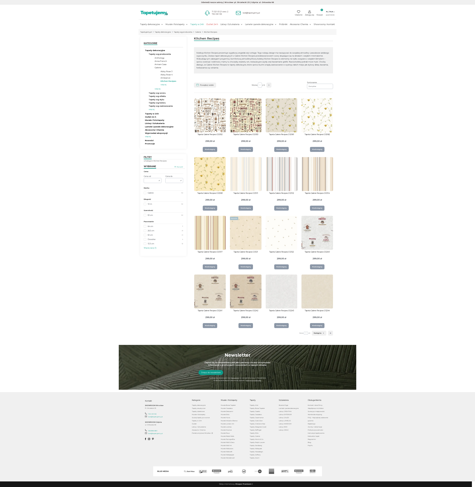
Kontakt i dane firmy (315, 405)
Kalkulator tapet (313, 436)
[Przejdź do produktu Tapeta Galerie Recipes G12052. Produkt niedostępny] (210, 115)
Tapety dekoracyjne (163, 32)
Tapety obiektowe (198, 411)
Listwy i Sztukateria (155, 123)
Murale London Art (227, 424)
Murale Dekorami (227, 411)
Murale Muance (226, 430)
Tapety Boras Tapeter (257, 408)
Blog (309, 442)
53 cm (150, 215)
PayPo (310, 445)
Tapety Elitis (254, 433)
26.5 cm (151, 231)
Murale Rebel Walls (227, 436)
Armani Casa (160, 64)
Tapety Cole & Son (256, 421)
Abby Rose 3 (166, 71)
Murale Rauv (225, 433)
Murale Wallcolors (227, 448)
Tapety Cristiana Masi (257, 424)
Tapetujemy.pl (146, 32)
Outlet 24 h (150, 117)
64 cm (150, 226)
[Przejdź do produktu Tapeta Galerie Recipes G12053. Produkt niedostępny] (245, 115)
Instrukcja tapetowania (316, 433)
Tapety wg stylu (156, 99)
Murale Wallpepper (227, 455)
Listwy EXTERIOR (285, 414)
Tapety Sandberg (256, 445)
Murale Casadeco (227, 408)
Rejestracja (311, 424)
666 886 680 (152, 431)
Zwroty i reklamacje (315, 427)
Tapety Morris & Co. (257, 439)
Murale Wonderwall (228, 458)
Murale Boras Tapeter (228, 405)
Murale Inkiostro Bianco (229, 421)
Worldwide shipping (315, 414)
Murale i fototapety (154, 120)
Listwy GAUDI (284, 417)
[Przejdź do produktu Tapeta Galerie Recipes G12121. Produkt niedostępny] (245, 233)
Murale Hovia (225, 417)
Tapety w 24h (152, 113)
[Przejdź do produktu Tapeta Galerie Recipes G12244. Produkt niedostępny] (317, 291)
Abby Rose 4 (167, 74)
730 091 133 (152, 414)
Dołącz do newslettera (211, 372)
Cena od (147, 176)
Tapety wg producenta (183, 32)
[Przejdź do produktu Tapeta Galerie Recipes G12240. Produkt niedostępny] (317, 233)
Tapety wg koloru (157, 103)
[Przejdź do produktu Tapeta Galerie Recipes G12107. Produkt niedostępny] (210, 233)
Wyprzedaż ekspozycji (156, 133)
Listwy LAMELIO (285, 421)
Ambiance (165, 78)
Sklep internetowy (235, 484)
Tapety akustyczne (198, 408)
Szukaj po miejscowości (316, 411)
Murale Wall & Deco (227, 442)
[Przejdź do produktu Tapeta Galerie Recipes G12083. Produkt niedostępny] (210, 174)
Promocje (150, 143)
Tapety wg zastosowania (161, 106)
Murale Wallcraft (226, 452)
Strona (254, 85)
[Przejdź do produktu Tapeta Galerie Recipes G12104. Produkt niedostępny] (317, 174)
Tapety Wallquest (256, 448)
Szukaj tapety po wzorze (201, 417)
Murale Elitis (225, 414)
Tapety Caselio (255, 411)
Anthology (159, 58)
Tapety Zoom (254, 458)
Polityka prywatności (315, 430)
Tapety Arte (254, 405)
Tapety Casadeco (256, 414)
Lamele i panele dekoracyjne (159, 126)
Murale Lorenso (226, 427)
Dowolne (151, 239)
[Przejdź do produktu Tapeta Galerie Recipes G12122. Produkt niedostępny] (281, 233)
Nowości (149, 140)
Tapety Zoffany (255, 455)
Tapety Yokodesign (256, 452)
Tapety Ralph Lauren (257, 442)
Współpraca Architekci (316, 408)
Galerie (198, 32)
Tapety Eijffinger (255, 430)
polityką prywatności (253, 380)
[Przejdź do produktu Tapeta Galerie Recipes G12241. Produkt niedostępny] (210, 291)
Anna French (161, 61)
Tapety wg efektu (157, 96)
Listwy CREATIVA (285, 411)
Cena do (169, 176)
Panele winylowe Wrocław (201, 433)
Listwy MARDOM (285, 424)
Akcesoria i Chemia (154, 130)
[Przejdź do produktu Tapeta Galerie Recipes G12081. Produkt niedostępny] (281, 115)
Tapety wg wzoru (157, 93)
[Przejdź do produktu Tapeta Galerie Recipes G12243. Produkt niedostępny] (281, 291)
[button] (330, 12)
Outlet (194, 424)
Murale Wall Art (226, 445)
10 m (150, 204)
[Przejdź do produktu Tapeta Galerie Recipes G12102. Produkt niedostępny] (281, 174)
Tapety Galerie (255, 436)
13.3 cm (151, 244)
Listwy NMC (283, 427)
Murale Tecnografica (228, 439)
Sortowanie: (312, 82)
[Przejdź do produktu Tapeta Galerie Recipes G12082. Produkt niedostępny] (317, 115)
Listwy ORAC (284, 430)
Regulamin (235, 378)
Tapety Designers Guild (258, 427)
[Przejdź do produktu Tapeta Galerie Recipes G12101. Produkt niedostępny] (245, 174)
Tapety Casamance (256, 417)
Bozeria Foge (283, 405)
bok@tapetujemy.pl (155, 417)
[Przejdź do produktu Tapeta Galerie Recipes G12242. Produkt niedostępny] (245, 291)
